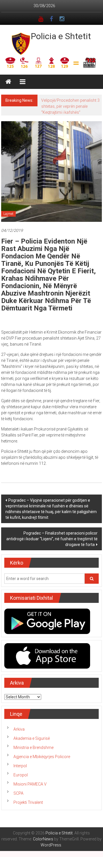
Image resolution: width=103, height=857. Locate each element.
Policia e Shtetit (61, 36)
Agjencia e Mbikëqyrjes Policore (41, 756)
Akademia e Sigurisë (31, 738)
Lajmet (8, 214)
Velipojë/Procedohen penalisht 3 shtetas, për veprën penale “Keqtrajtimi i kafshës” (70, 106)
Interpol (20, 766)
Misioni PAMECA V (30, 784)
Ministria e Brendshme (33, 747)
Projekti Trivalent (28, 802)
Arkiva (19, 729)
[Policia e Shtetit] (8, 82)
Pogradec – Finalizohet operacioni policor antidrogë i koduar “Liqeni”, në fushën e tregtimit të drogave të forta (52, 539)
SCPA (18, 793)
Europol (20, 775)
